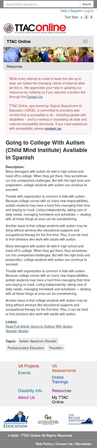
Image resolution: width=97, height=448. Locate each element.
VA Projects (28, 366)
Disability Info (30, 390)
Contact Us (34, 96)
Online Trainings (60, 379)
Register (76, 10)
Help (64, 10)
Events (24, 372)
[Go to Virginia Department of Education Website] (16, 419)
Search (86, 4)
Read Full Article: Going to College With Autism (39, 326)
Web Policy (44, 443)
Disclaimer (83, 443)
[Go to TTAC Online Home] (35, 27)
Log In (89, 10)
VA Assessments (64, 368)
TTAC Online (19, 41)
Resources (61, 390)
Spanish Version (17, 331)
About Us (26, 397)
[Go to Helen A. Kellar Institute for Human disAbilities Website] (81, 419)
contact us (53, 128)
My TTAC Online (60, 399)
